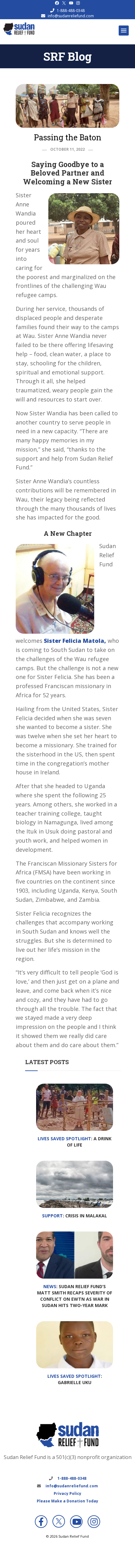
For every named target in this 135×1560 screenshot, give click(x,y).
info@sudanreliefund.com (71, 16)
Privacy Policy (67, 1493)
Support (52, 1216)
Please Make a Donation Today (67, 1501)
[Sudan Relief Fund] (19, 33)
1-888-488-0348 (71, 10)
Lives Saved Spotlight (64, 1139)
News (49, 1286)
